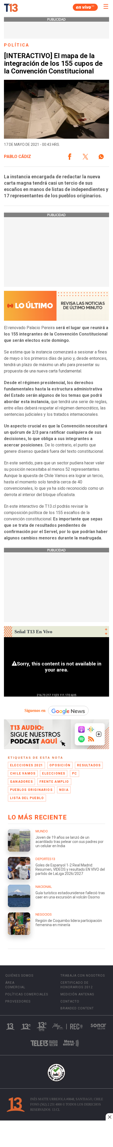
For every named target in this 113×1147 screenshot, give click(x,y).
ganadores (21, 782)
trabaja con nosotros (82, 975)
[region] (56, 1134)
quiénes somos (19, 975)
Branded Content (77, 1008)
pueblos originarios (31, 790)
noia (64, 790)
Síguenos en (34, 710)
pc (74, 773)
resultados (89, 765)
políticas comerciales (26, 994)
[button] (70, 156)
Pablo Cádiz (17, 156)
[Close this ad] (109, 1117)
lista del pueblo (27, 798)
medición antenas (77, 994)
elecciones (53, 773)
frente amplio (54, 782)
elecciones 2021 (26, 765)
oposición (59, 765)
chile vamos (22, 773)
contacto (69, 1001)
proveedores (17, 1001)
